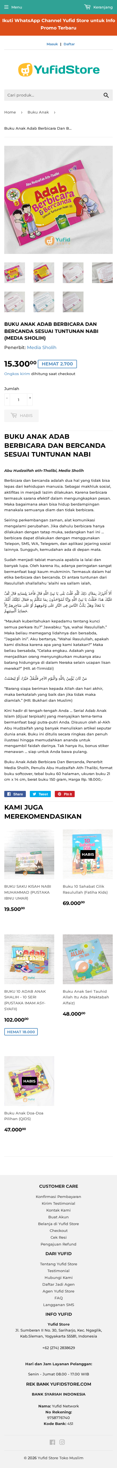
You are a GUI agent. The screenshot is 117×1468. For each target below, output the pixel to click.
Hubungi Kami (59, 1277)
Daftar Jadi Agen (58, 1284)
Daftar (69, 44)
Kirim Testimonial (58, 1203)
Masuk (52, 44)
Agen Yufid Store (58, 1291)
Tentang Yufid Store (58, 1264)
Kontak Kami (58, 1210)
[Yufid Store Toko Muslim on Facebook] (52, 1443)
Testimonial (58, 1270)
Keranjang (102, 7)
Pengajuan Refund (58, 1244)
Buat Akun (58, 1217)
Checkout (59, 1230)
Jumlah (11, 388)
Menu (16, 7)
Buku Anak (38, 112)
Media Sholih (42, 347)
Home (10, 112)
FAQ (59, 1298)
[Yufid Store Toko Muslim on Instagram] (62, 1443)
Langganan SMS (58, 1304)
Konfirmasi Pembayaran (58, 1196)
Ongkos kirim (17, 373)
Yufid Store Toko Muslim (60, 1458)
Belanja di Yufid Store (58, 1223)
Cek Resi (59, 1237)
